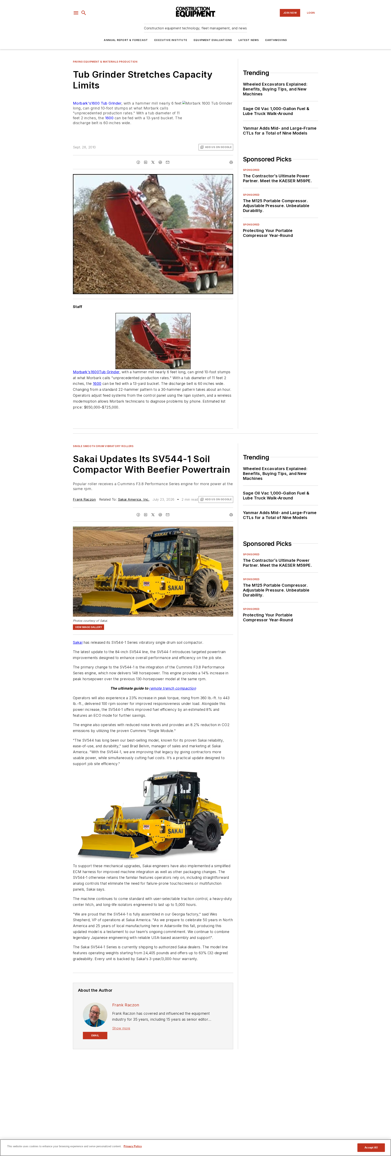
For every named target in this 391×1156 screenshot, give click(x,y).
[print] (231, 162)
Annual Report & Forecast (126, 40)
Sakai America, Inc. (133, 499)
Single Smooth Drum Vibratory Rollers (103, 446)
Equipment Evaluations (213, 40)
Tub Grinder (111, 103)
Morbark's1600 (86, 103)
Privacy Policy (133, 1146)
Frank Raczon (84, 499)
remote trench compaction (172, 688)
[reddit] (160, 162)
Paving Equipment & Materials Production (105, 61)
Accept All (371, 1147)
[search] (84, 13)
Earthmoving (276, 40)
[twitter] (153, 162)
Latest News (248, 40)
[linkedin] (146, 162)
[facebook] (138, 162)
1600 (109, 118)
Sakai (77, 642)
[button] (76, 13)
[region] (195, 1147)
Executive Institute (170, 40)
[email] (168, 162)
